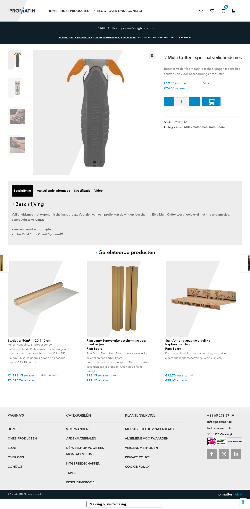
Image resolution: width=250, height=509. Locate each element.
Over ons (117, 11)
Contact (135, 11)
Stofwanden (77, 429)
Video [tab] (98, 191)
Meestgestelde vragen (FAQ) (149, 429)
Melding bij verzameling (108, 504)
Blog (101, 11)
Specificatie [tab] (82, 191)
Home (53, 11)
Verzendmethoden (141, 448)
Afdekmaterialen (107, 37)
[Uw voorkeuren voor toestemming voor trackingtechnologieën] (243, 502)
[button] (152, 56)
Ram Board (128, 37)
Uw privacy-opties (146, 504)
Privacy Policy (137, 457)
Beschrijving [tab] (22, 191)
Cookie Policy (137, 467)
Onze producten (74, 11)
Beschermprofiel (81, 482)
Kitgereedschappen (83, 463)
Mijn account (237, 6)
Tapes (71, 473)
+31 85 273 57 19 (220, 415)
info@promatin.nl (219, 422)
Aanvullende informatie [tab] (53, 191)
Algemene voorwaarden (146, 438)
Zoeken (204, 11)
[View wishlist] (215, 11)
